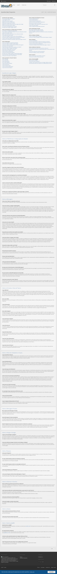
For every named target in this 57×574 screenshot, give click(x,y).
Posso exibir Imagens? (6, 62)
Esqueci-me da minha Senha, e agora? (8, 25)
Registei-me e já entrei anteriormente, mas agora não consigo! (12, 24)
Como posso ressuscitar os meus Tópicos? (9, 55)
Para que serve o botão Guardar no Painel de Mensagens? (12, 53)
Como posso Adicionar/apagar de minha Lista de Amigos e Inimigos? (40, 37)
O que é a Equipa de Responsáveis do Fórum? (37, 26)
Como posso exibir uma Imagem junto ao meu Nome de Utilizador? (13, 37)
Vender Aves (24, 4)
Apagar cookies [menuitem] (53, 567)
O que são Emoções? (5, 61)
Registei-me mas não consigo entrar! (8, 22)
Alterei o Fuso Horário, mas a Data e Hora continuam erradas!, (12, 33)
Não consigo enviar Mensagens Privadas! (36, 29)
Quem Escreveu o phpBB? (33, 60)
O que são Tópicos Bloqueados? (7, 66)
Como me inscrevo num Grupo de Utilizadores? (37, 22)
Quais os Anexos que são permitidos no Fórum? (37, 55)
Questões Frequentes (23, 558)
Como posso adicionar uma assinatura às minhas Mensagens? (12, 44)
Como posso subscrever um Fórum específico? (37, 51)
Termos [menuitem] (38, 567)
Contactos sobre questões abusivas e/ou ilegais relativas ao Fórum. (40, 62)
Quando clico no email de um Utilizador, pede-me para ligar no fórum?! (14, 39)
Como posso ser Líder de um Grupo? (35, 23)
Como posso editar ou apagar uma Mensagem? (10, 43)
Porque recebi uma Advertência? (7, 51)
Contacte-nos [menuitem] (48, 567)
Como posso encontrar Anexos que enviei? (36, 56)
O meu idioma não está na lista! (7, 35)
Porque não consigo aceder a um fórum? (9, 49)
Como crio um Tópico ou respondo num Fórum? (10, 42)
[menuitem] (54, 1)
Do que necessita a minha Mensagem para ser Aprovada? (12, 54)
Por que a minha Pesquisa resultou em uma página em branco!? (40, 42)
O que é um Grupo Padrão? (33, 25)
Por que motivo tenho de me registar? (8, 18)
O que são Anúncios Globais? (7, 63)
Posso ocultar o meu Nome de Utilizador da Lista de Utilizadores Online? (14, 31)
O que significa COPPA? (6, 19)
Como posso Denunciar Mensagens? (8, 52)
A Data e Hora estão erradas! (7, 32)
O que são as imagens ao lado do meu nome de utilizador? (12, 36)
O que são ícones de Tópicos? (7, 67)
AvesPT (18, 4)
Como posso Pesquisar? (33, 40)
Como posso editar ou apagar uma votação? (9, 48)
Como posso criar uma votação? (7, 45)
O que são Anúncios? (5, 64)
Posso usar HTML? (5, 60)
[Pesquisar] (55, 5)
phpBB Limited (28, 526)
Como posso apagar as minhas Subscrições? (36, 52)
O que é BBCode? (5, 58)
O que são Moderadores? (33, 19)
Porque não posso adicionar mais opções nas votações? (11, 47)
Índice (5, 567)
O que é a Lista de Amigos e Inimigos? (35, 36)
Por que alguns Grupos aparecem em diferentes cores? (38, 24)
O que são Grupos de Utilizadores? (35, 20)
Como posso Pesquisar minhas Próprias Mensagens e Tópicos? (40, 44)
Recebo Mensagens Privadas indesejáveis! (36, 30)
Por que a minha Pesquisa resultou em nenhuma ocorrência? (39, 41)
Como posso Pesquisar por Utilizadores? (36, 43)
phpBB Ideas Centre (7, 532)
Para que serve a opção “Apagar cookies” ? (9, 27)
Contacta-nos (40, 556)
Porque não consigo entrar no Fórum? (8, 23)
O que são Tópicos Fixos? (6, 65)
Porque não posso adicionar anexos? (8, 50)
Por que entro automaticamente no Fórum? (9, 26)
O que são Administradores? (34, 18)
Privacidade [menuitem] (42, 567)
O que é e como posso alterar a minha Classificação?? (11, 38)
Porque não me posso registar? (7, 20)
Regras (21, 556)
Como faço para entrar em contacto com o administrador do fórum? (40, 63)
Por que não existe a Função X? (34, 61)
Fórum (14, 4)
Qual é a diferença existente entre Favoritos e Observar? (38, 48)
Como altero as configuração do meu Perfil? (9, 30)
